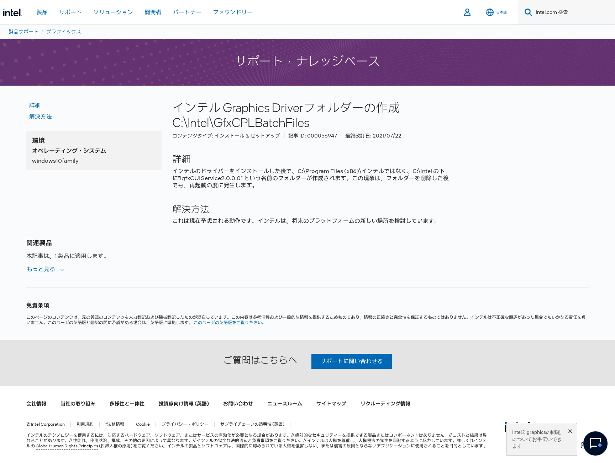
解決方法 (40, 116)
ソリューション (113, 12)
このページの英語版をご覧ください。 (230, 322)
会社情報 (36, 403)
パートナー (187, 12)
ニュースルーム (284, 403)
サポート (70, 12)
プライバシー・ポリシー (185, 424)
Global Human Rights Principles (67, 446)
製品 (42, 12)
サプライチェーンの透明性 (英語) (252, 424)
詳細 (35, 105)
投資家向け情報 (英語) (184, 403)
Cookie (143, 424)
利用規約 (85, 424)
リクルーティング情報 (385, 403)
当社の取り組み (78, 403)
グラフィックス (63, 31)
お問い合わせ (238, 403)
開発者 (153, 12)
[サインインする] (468, 12)
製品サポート (23, 31)
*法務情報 (114, 424)
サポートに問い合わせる (351, 361)
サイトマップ (331, 403)
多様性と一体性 (127, 403)
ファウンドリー (233, 12)
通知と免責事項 (254, 440)
